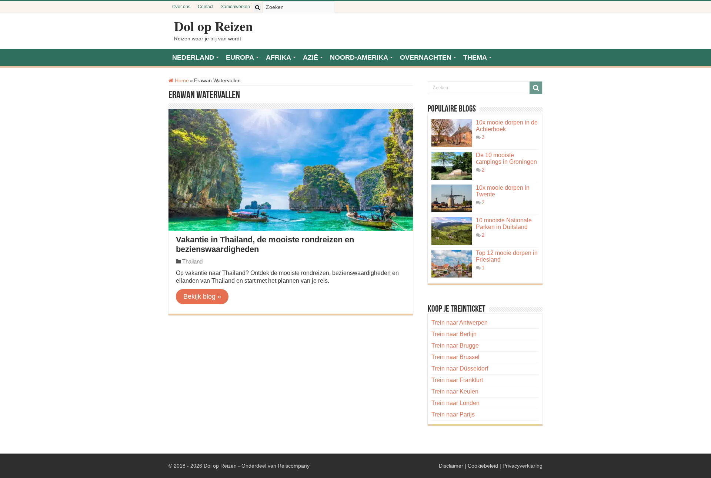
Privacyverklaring (523, 466)
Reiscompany (294, 466)
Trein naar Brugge (455, 345)
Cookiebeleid (483, 466)
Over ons (181, 6)
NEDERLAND (193, 57)
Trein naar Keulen (454, 391)
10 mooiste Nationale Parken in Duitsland (504, 223)
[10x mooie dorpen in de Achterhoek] (451, 133)
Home (181, 80)
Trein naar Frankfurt (457, 380)
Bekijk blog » (202, 296)
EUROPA (240, 57)
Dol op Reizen (213, 26)
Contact (205, 6)
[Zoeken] (257, 7)
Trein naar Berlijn (454, 334)
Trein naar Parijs (453, 414)
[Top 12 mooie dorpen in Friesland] (451, 264)
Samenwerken (235, 6)
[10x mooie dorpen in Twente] (451, 198)
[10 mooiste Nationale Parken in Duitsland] (451, 231)
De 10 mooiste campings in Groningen (506, 158)
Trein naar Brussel (455, 357)
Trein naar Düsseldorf (459, 368)
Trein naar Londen (455, 403)
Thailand (192, 261)
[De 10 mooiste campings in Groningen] (451, 166)
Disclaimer (451, 466)
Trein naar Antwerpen (459, 322)
